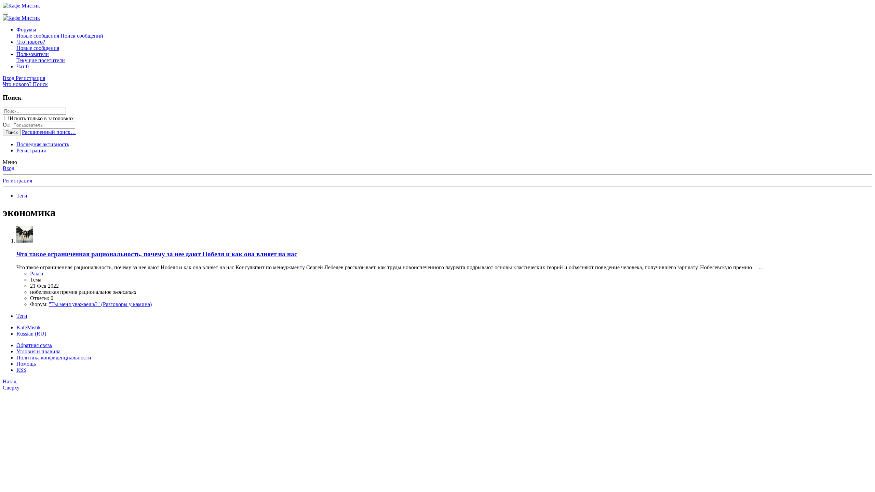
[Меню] (5, 14)
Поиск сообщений (81, 36)
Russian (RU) (31, 334)
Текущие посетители (40, 60)
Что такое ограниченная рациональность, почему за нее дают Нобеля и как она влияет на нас (156, 254)
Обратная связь (34, 345)
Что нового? (30, 42)
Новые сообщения (37, 36)
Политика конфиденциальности (53, 357)
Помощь (26, 364)
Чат (22, 66)
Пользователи (32, 54)
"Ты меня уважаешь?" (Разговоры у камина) (100, 304)
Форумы (26, 29)
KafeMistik (28, 327)
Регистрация (31, 150)
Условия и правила (38, 351)
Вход (8, 168)
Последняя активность (42, 144)
